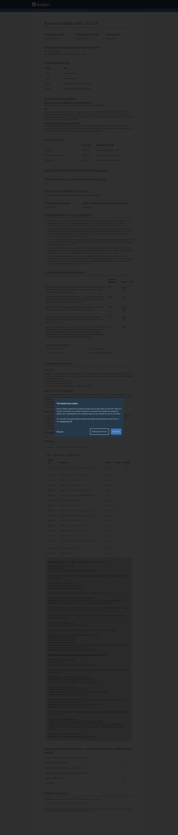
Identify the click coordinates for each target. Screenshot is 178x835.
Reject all (60, 432)
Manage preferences (99, 432)
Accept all (116, 432)
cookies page (64, 421)
